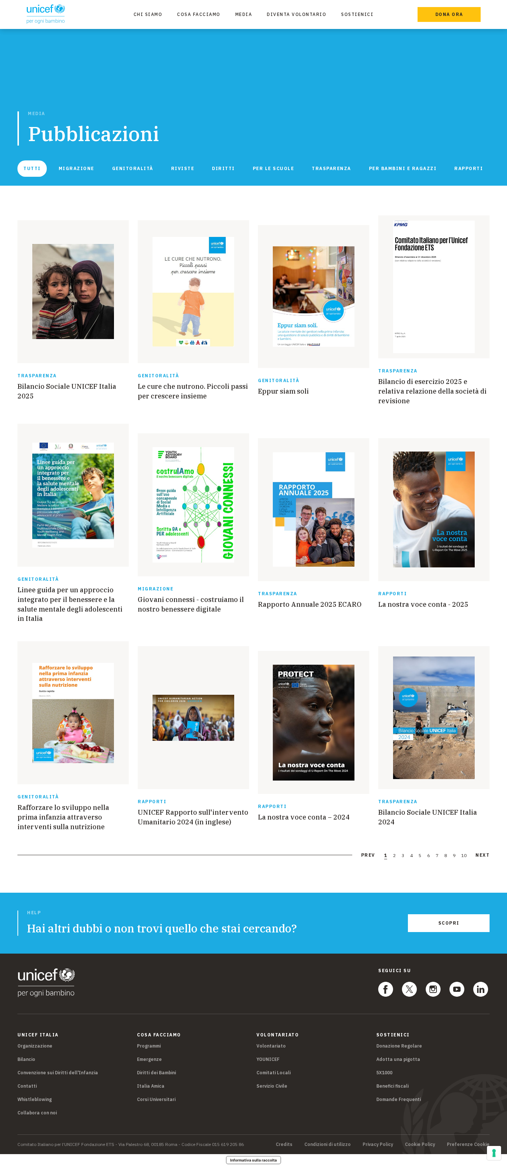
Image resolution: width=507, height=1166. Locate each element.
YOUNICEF (267, 1059)
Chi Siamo (148, 14)
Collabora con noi (37, 1112)
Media (243, 14)
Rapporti (468, 168)
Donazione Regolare (399, 1046)
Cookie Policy (420, 1144)
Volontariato (271, 1046)
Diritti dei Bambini (156, 1072)
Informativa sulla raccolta (253, 1160)
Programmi (149, 1046)
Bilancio (26, 1059)
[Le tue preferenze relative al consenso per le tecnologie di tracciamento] (494, 1153)
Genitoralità (132, 168)
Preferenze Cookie (468, 1144)
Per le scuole (273, 168)
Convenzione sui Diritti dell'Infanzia (57, 1072)
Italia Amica (150, 1086)
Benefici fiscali (392, 1086)
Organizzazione (34, 1046)
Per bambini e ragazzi (403, 168)
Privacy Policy (378, 1144)
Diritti (223, 168)
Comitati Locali (273, 1072)
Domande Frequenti (398, 1099)
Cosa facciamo (198, 14)
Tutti (32, 168)
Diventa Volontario (296, 14)
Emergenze (149, 1059)
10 (464, 855)
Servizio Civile (271, 1086)
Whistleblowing (34, 1099)
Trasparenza (331, 168)
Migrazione (76, 168)
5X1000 (384, 1072)
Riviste (182, 168)
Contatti (27, 1086)
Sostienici (357, 14)
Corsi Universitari (156, 1099)
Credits (284, 1144)
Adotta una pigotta (398, 1059)
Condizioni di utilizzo (327, 1144)
